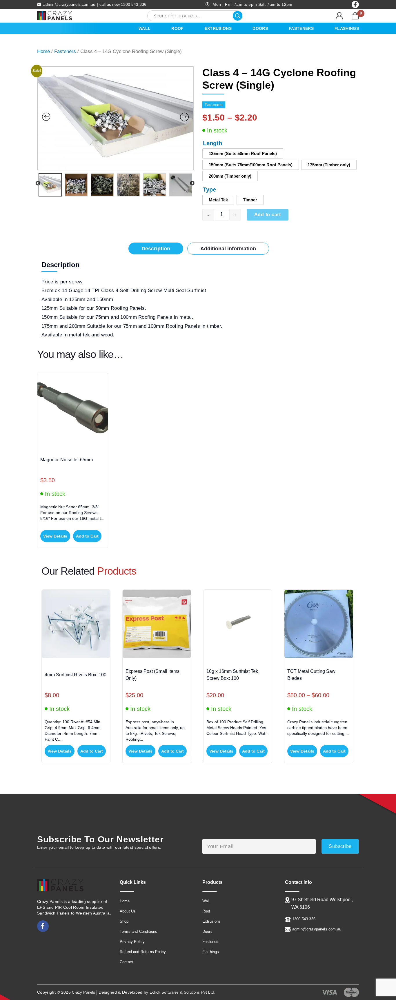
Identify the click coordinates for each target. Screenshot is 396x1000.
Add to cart (267, 214)
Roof (177, 28)
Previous (38, 183)
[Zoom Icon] (115, 119)
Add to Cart (87, 536)
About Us (128, 911)
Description (155, 249)
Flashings (347, 28)
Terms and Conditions (138, 931)
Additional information (228, 249)
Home (43, 51)
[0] (355, 15)
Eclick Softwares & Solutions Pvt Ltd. (182, 992)
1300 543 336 (122, 4)
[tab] (155, 249)
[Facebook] (355, 4)
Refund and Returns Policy (143, 952)
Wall (144, 28)
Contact (126, 962)
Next (192, 183)
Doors (260, 28)
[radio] (242, 153)
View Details (55, 536)
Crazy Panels (83, 992)
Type (209, 189)
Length (212, 143)
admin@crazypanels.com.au (69, 4)
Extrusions (218, 28)
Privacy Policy (132, 941)
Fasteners (301, 28)
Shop (124, 921)
